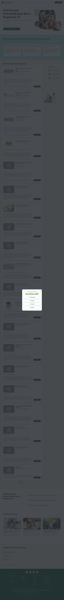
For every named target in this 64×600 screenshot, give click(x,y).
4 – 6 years (32, 304)
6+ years (32, 307)
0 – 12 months (32, 297)
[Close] (40, 290)
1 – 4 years (32, 300)
